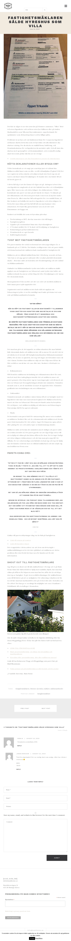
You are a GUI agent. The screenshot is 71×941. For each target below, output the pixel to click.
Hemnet (33, 689)
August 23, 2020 (32, 738)
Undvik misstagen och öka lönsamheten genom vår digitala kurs (35, 159)
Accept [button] (32, 938)
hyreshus (40, 689)
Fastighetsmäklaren (22, 689)
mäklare (47, 689)
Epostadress (9, 899)
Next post (46, 708)
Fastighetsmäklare (43, 694)
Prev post (25, 708)
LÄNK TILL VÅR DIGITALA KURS (22, 648)
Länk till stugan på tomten (20, 540)
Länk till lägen (15, 544)
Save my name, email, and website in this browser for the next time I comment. (34, 815)
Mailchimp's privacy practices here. (18, 911)
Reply (19, 745)
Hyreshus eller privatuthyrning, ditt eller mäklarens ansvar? (33, 657)
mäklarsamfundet (56, 689)
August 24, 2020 (39, 753)
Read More (38, 938)
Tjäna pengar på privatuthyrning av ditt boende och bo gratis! (34, 669)
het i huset (25, 544)
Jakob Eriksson (22, 753)
